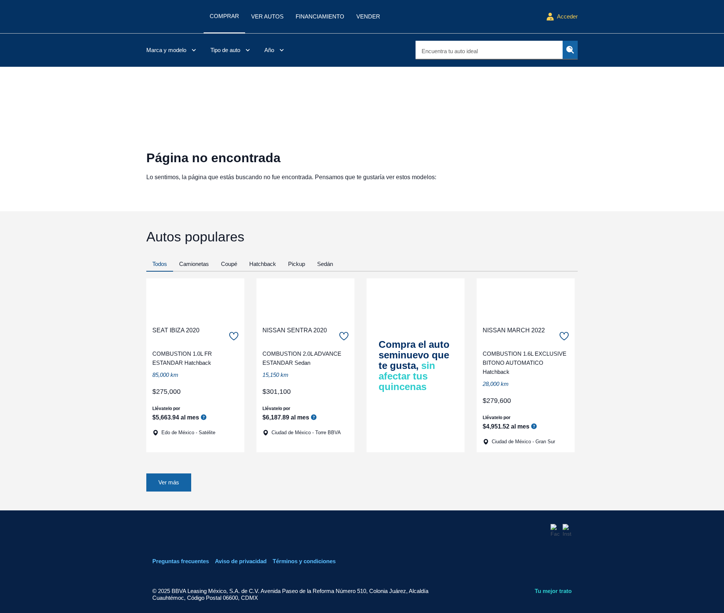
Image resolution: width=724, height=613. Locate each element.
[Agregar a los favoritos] (233, 336)
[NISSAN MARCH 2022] (526, 299)
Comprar (224, 16)
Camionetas (194, 264)
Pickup (296, 264)
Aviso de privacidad (241, 561)
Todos (159, 264)
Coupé (229, 264)
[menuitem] (172, 50)
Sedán (325, 264)
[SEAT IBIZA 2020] (195, 299)
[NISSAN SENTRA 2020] (305, 299)
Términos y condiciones (304, 561)
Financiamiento (320, 16)
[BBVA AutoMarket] (172, 16)
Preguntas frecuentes (180, 561)
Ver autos (267, 16)
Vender (368, 16)
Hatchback (262, 264)
